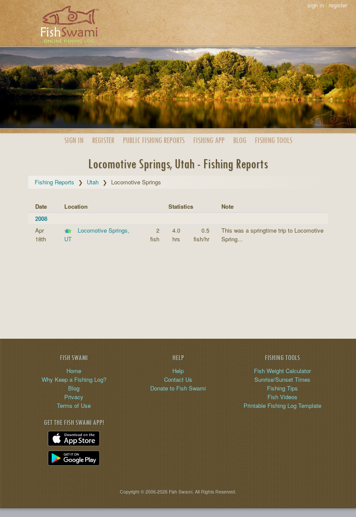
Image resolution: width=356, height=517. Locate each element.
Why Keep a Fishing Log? (74, 379)
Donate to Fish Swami (178, 388)
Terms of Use (74, 405)
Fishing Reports (54, 182)
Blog (239, 140)
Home (73, 371)
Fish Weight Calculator (282, 371)
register (338, 5)
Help (178, 371)
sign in (315, 5)
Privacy (73, 397)
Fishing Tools (273, 140)
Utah (93, 182)
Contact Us (178, 379)
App (208, 140)
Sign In (73, 140)
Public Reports (154, 140)
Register (103, 140)
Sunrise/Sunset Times (282, 379)
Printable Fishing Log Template (282, 405)
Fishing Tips (282, 388)
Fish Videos (282, 397)
